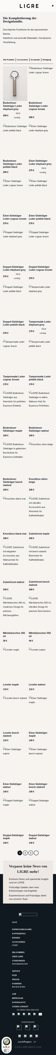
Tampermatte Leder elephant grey (40, 323)
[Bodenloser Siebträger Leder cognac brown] (41, 83)
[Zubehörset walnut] (15, 562)
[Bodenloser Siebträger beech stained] (15, 459)
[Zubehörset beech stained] (41, 562)
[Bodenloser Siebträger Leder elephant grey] (15, 83)
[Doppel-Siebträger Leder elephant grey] (15, 247)
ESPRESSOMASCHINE (22, 929)
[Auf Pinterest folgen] (31, 1035)
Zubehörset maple (39, 533)
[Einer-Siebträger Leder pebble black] (41, 196)
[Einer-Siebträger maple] (41, 713)
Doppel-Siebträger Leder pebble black (14, 323)
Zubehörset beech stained (39, 583)
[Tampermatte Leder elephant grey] (41, 302)
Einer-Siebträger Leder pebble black (39, 217)
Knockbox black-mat (14, 533)
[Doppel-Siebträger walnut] (41, 816)
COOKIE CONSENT (20, 1007)
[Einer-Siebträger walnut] (15, 764)
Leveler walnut (37, 684)
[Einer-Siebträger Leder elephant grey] (41, 141)
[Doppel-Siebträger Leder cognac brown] (41, 247)
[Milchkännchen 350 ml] (15, 613)
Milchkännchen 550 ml (40, 634)
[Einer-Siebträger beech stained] (41, 764)
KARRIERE (17, 984)
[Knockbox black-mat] (15, 514)
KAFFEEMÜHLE (19, 934)
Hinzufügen (11, 115)
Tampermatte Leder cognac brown (14, 378)
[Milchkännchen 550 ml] (41, 613)
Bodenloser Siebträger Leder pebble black (12, 164)
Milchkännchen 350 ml (14, 634)
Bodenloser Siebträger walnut (39, 429)
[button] (6, 6)
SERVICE (16, 971)
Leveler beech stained (11, 734)
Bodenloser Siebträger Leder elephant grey (12, 106)
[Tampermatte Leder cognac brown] (15, 357)
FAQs (14, 975)
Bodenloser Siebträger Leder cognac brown (38, 106)
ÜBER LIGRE (17, 957)
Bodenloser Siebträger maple (12, 429)
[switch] (6, 1050)
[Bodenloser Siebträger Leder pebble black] (15, 141)
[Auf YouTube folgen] (36, 1035)
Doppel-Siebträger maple (13, 837)
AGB (14, 994)
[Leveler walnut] (41, 665)
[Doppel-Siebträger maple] (15, 816)
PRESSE (15, 979)
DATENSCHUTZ (19, 1002)
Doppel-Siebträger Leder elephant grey (14, 268)
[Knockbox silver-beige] (41, 459)
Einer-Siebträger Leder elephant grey (40, 162)
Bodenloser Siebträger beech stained (12, 482)
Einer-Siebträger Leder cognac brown (14, 217)
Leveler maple (11, 684)
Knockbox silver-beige (38, 480)
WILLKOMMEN (18, 952)
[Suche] (46, 5)
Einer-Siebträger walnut (12, 785)
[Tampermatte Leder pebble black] (41, 357)
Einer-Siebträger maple (38, 734)
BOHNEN (16, 938)
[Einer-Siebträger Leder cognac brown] (15, 196)
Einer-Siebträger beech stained (38, 785)
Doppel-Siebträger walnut (39, 837)
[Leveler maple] (15, 665)
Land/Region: (27, 1041)
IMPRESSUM (17, 998)
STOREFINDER (18, 961)
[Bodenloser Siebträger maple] (15, 408)
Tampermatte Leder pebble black (40, 378)
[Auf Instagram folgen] (25, 1035)
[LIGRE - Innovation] (29, 6)
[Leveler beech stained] (15, 713)
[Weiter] (36, 853)
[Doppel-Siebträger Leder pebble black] (15, 302)
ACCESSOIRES (18, 942)
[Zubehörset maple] (41, 514)
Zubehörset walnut (13, 582)
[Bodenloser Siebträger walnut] (41, 408)
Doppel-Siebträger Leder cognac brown (40, 268)
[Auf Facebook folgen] (19, 1035)
